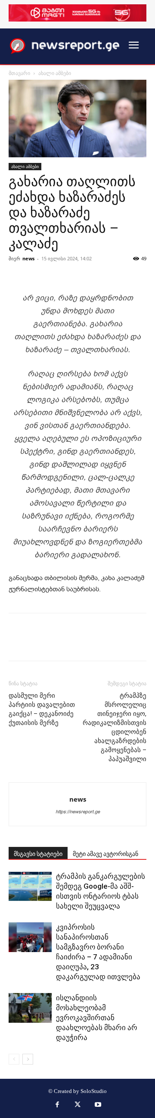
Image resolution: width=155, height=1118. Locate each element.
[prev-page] (14, 1059)
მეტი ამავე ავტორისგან (105, 853)
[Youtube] (98, 1105)
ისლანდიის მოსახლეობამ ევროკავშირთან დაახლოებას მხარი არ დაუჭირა (96, 1017)
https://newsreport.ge (78, 812)
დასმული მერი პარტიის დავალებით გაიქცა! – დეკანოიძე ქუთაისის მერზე (42, 709)
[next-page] (27, 1059)
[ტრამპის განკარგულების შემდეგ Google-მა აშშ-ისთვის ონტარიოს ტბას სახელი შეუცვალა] (30, 886)
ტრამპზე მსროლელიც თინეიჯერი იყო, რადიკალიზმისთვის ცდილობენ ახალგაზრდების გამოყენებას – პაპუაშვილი (114, 727)
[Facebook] (57, 1105)
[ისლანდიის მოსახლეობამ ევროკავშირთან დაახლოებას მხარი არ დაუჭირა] (30, 1008)
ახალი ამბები (54, 73)
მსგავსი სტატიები (38, 853)
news (28, 258)
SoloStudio (94, 1091)
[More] (106, 271)
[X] (77, 1105)
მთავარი (19, 73)
